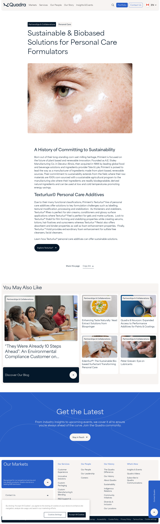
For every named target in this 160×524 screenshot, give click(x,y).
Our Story (69, 5)
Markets (33, 5)
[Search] (113, 5)
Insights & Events (84, 5)
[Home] (15, 6)
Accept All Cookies (76, 515)
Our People (56, 5)
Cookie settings (150, 519)
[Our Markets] (47, 482)
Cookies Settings (55, 515)
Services (43, 5)
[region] (46, 510)
